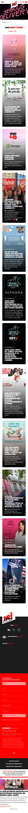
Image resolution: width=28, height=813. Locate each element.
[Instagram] (19, 630)
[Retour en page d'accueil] (16, 4)
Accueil (4, 22)
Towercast (13, 775)
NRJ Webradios (15, 636)
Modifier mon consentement (14, 766)
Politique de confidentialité (14, 763)
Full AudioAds (23, 2)
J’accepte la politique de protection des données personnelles (13, 734)
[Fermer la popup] (1, 778)
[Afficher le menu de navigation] (2, 2)
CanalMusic (20, 775)
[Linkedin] (9, 630)
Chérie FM (18, 773)
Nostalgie (13, 773)
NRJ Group (16, 771)
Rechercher (21, 2)
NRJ (9, 773)
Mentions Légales (14, 761)
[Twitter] (13, 630)
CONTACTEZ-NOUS (5, 806)
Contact (26, 2)
